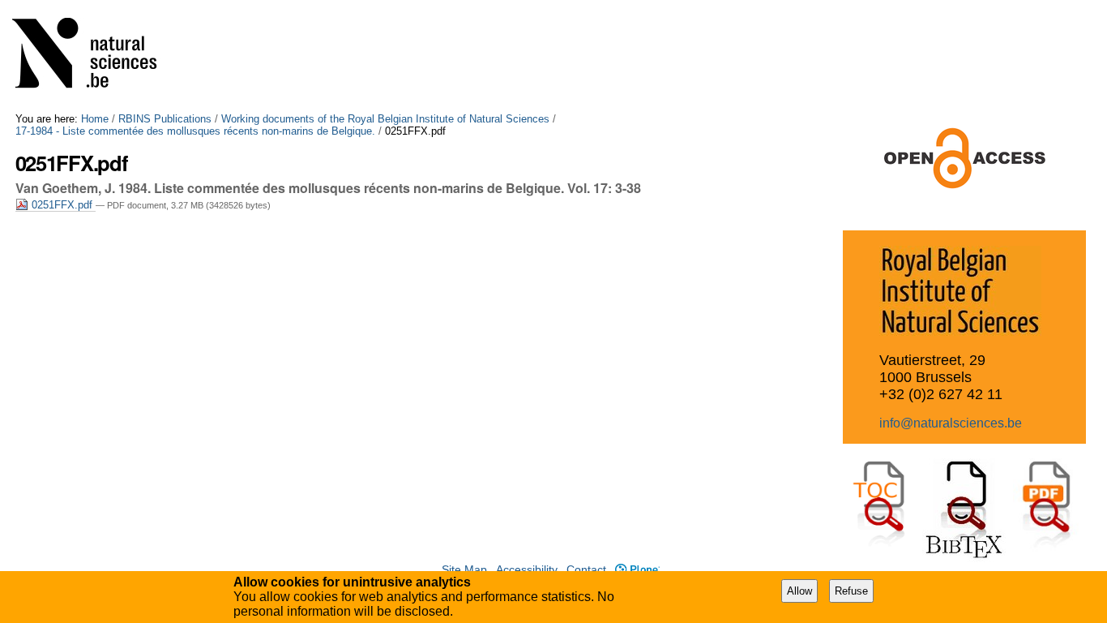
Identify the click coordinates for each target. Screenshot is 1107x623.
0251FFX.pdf (62, 205)
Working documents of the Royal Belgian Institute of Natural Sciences (385, 119)
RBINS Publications (165, 119)
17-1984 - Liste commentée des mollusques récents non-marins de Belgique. (195, 131)
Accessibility (527, 570)
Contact (586, 570)
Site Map (464, 570)
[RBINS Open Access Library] (94, 56)
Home (95, 119)
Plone (637, 570)
